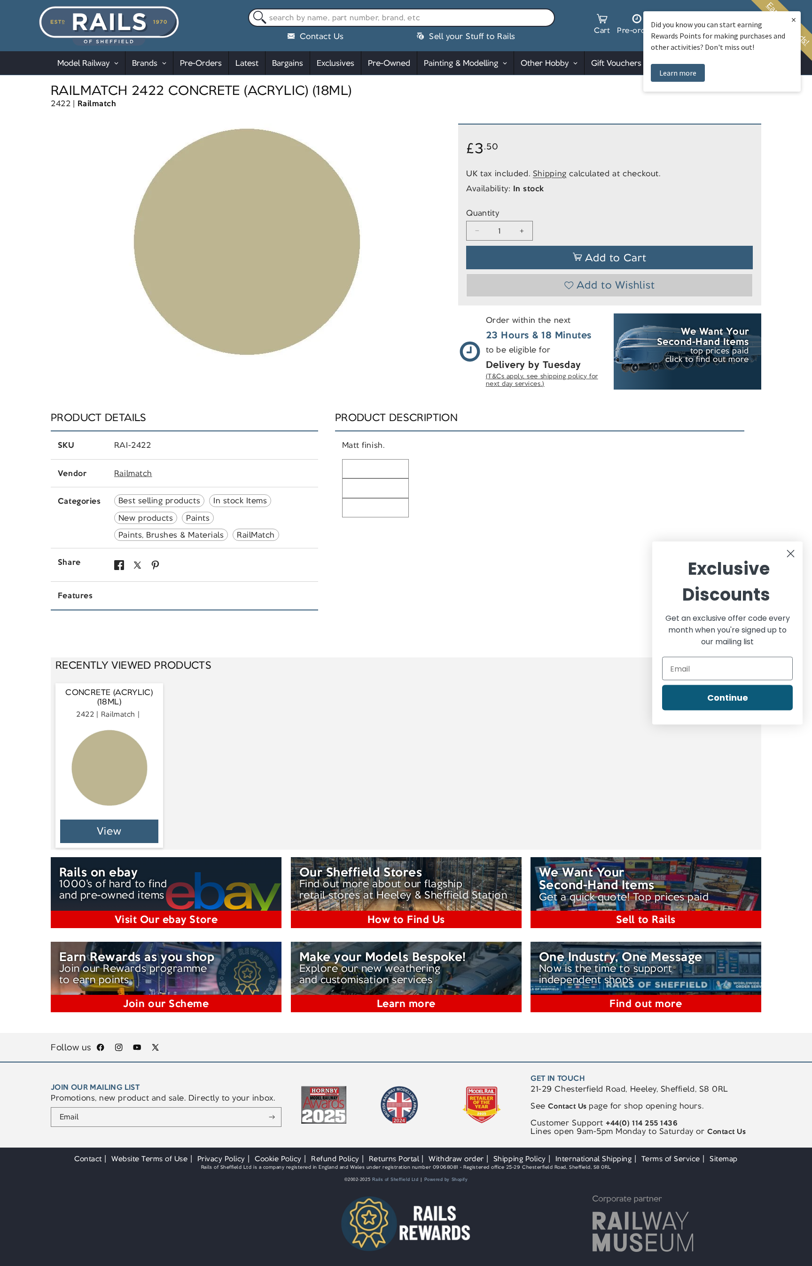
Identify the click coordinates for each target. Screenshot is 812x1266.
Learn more (677, 73)
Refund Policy (335, 1159)
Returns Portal (394, 1159)
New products (145, 518)
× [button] (793, 19)
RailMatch (256, 534)
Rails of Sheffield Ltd (395, 1179)
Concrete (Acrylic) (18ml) (109, 697)
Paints (198, 518)
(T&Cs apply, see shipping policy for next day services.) (542, 380)
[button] (602, 25)
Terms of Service (670, 1159)
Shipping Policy (519, 1159)
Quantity (482, 213)
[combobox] (401, 17)
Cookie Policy (278, 1159)
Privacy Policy (221, 1159)
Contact (88, 1159)
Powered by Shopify (446, 1179)
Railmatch (97, 103)
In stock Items (240, 500)
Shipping (550, 173)
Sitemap (724, 1159)
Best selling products (159, 500)
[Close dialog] (790, 554)
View (109, 831)
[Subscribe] (272, 1117)
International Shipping (593, 1159)
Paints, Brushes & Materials (171, 534)
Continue (727, 697)
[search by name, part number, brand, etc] (258, 18)
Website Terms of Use (149, 1159)
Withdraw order (456, 1159)
